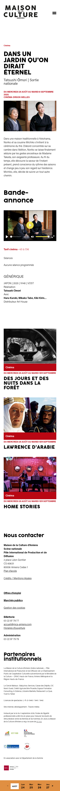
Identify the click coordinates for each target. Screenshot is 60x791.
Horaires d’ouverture (14, 628)
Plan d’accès (10, 570)
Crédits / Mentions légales (18, 578)
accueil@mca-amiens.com (18, 624)
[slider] (15, 236)
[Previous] (7, 785)
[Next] (52, 785)
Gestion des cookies (14, 607)
